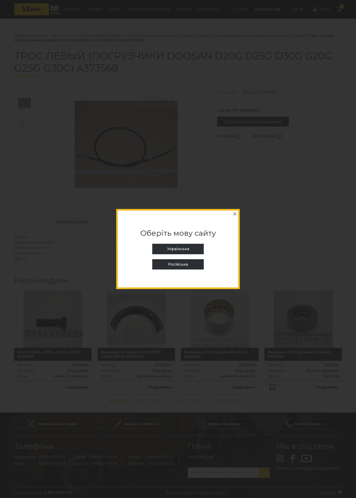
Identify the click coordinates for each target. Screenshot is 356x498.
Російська (178, 264)
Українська (178, 249)
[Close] (235, 214)
